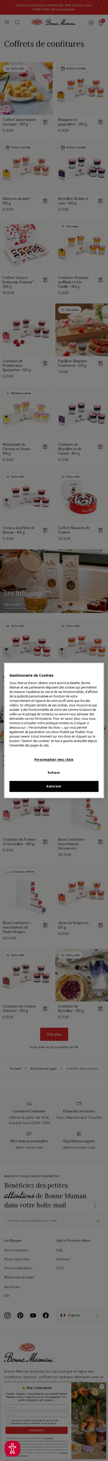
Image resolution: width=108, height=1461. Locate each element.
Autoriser (54, 786)
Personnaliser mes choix (54, 759)
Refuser (54, 773)
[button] (12, 1448)
